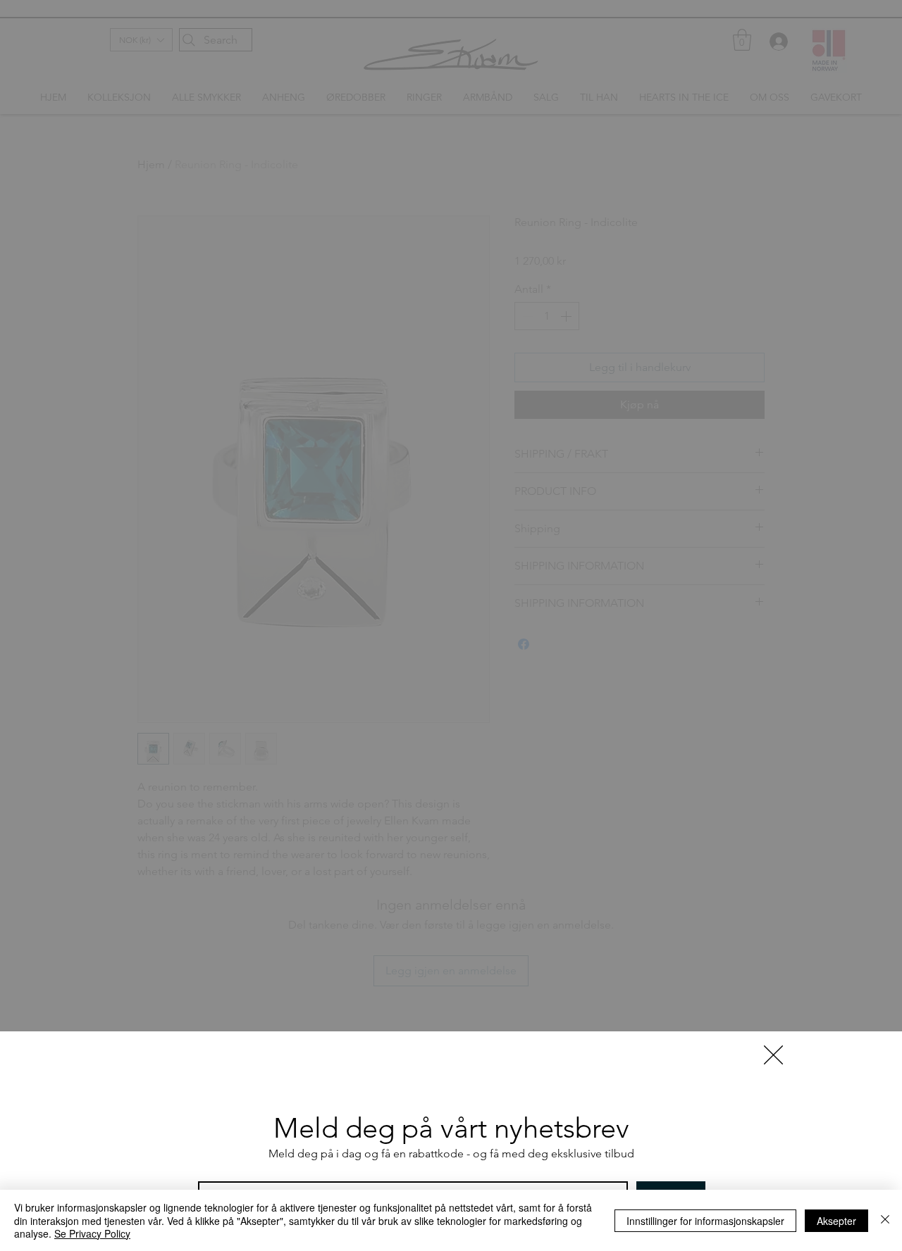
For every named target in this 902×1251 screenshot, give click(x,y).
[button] (773, 1054)
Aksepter (836, 1221)
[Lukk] (885, 1220)
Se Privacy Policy (92, 1233)
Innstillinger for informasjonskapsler (705, 1221)
